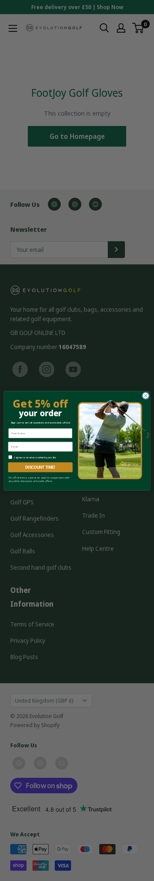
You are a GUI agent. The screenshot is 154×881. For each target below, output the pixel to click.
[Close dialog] (145, 395)
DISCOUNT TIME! (40, 467)
